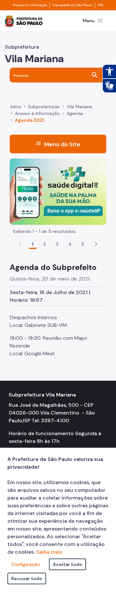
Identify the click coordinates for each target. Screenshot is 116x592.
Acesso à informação (30, 5)
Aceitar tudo (67, 564)
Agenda (75, 113)
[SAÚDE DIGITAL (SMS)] (58, 191)
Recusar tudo (26, 578)
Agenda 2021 (29, 120)
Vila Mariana (79, 107)
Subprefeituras (44, 107)
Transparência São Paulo (72, 5)
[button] (96, 244)
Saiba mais (49, 552)
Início (15, 107)
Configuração (25, 564)
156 (100, 5)
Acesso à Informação (37, 113)
